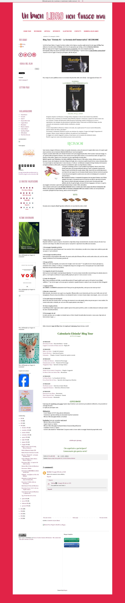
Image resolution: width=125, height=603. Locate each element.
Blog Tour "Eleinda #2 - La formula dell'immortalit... (30, 455)
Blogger (65, 590)
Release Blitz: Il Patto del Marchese (30, 466)
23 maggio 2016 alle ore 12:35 (64, 483)
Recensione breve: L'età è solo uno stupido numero (30, 488)
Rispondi (49, 476)
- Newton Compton (24, 126)
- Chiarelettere (23, 114)
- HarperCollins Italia (25, 120)
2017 (22, 423)
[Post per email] (58, 456)
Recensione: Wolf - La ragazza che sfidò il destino (30, 463)
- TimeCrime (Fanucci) (25, 135)
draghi (53, 458)
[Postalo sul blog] (63, 456)
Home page (75, 517)
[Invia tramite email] (61, 456)
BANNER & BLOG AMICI (91, 31)
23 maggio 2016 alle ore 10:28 (59, 472)
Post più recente (47, 517)
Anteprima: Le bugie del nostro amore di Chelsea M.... (29, 479)
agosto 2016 (25, 437)
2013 (22, 513)
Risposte (51, 480)
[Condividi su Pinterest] (68, 456)
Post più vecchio (103, 517)
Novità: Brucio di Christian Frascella (30, 452)
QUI (100, 77)
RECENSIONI (37, 31)
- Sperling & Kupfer (24, 131)
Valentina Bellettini (71, 458)
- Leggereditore (24, 123)
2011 (22, 518)
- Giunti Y (22, 118)
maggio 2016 (25, 444)
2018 (22, 421)
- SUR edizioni (23, 133)
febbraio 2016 (25, 503)
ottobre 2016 (25, 432)
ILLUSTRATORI (67, 31)
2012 (22, 516)
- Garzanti (22, 116)
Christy (53, 483)
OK (82, 1)
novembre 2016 (25, 430)
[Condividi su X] (64, 456)
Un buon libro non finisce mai (25, 373)
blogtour (49, 458)
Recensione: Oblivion (26, 468)
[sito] (71, 547)
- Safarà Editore (24, 129)
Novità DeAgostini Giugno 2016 (29, 450)
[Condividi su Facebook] (66, 456)
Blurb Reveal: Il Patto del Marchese (30, 486)
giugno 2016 (25, 442)
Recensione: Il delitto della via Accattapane (29, 482)
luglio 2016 (24, 440)
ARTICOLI (47, 31)
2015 (22, 509)
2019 (22, 418)
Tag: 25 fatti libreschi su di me (29, 495)
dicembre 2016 (25, 427)
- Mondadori (23, 125)
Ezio (23, 46)
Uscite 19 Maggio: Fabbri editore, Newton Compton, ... (29, 459)
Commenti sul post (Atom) (54, 520)
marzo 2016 (25, 501)
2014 (22, 511)
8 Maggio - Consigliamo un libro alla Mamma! (30, 475)
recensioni (64, 458)
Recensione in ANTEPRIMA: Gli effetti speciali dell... (30, 471)
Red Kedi (49, 472)
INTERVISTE (56, 31)
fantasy (56, 458)
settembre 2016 (26, 435)
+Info (79, 1)
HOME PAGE (27, 31)
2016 (22, 425)
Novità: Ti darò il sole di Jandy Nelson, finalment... (29, 447)
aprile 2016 (24, 498)
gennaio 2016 (25, 506)
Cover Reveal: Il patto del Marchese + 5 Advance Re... (30, 492)
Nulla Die (60, 458)
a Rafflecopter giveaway (75, 440)
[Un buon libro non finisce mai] (24, 386)
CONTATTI (77, 31)
